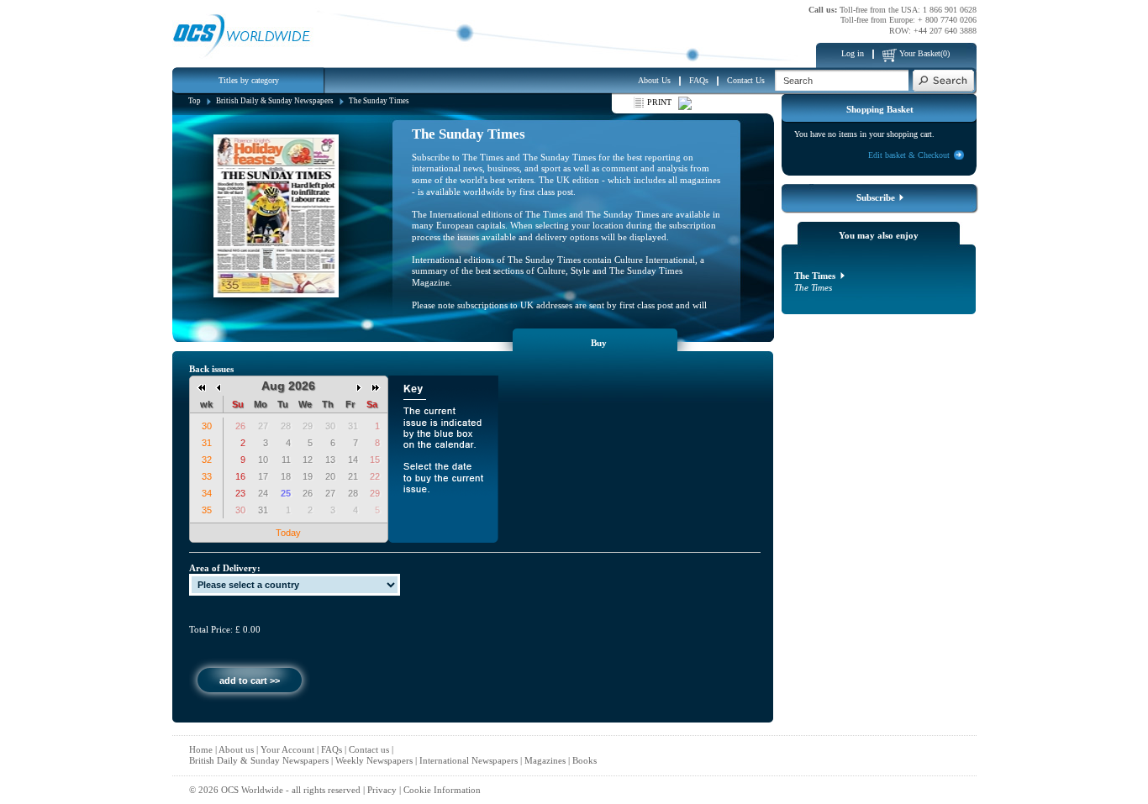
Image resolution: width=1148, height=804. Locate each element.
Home (201, 749)
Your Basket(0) (924, 53)
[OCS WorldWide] (243, 29)
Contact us (369, 749)
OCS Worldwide (252, 790)
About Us (654, 80)
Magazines (545, 760)
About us (236, 749)
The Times (816, 276)
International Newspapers (468, 760)
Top (194, 101)
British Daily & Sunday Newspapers (275, 101)
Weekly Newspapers (374, 760)
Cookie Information (442, 790)
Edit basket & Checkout (909, 155)
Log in (852, 53)
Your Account (287, 749)
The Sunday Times (379, 101)
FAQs (698, 80)
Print (659, 102)
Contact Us (746, 80)
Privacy (382, 790)
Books (584, 760)
